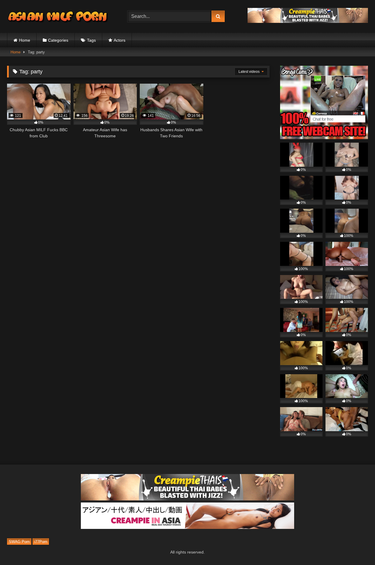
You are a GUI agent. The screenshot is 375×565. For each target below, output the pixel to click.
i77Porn (40, 541)
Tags (91, 40)
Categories (58, 40)
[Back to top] (356, 547)
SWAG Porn (19, 541)
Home (24, 40)
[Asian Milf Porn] (58, 16)
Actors (119, 40)
